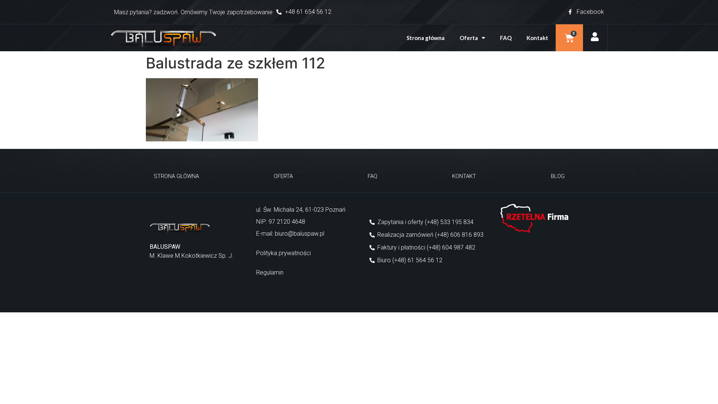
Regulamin (269, 272)
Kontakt (537, 37)
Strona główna (425, 37)
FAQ (506, 37)
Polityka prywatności (283, 253)
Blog (558, 176)
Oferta (469, 37)
